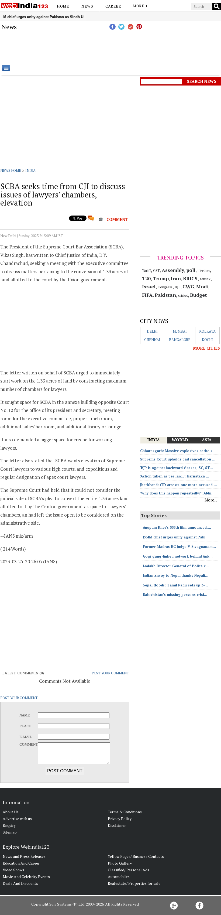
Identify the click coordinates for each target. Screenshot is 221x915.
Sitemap (10, 832)
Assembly (173, 270)
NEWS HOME (10, 170)
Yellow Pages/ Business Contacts (136, 856)
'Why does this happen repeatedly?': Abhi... (177, 493)
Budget (198, 295)
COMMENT (117, 219)
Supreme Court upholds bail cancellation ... (177, 459)
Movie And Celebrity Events (26, 876)
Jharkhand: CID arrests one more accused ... (178, 484)
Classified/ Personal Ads (128, 869)
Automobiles (119, 876)
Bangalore (179, 339)
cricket (183, 295)
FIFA (147, 295)
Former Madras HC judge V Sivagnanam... (179, 546)
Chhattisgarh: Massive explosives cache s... (178, 450)
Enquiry (9, 825)
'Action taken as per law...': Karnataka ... (174, 476)
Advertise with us (17, 818)
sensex (205, 278)
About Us (11, 811)
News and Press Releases (24, 856)
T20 (146, 278)
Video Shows (13, 869)
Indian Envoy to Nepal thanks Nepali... (175, 575)
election (204, 270)
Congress (165, 287)
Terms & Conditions (125, 811)
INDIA (30, 170)
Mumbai (180, 331)
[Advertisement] (137, 47)
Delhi (152, 331)
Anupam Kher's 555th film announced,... (177, 527)
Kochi (207, 339)
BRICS (190, 278)
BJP (178, 287)
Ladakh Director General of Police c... (176, 566)
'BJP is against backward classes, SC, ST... (176, 467)
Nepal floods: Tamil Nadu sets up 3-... (175, 585)
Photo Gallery (120, 863)
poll (190, 270)
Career (113, 6)
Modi (202, 286)
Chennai (152, 339)
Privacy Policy (120, 818)
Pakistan (165, 295)
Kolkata (207, 331)
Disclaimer (117, 825)
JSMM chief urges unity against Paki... (176, 537)
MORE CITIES (206, 348)
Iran (176, 278)
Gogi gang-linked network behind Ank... (178, 556)
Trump (161, 278)
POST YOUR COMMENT (110, 673)
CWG (188, 286)
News (87, 6)
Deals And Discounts (20, 883)
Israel (149, 286)
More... (211, 500)
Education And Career (21, 863)
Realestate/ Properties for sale (134, 883)
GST (156, 270)
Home (63, 6)
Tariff (146, 270)
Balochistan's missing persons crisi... (175, 594)
